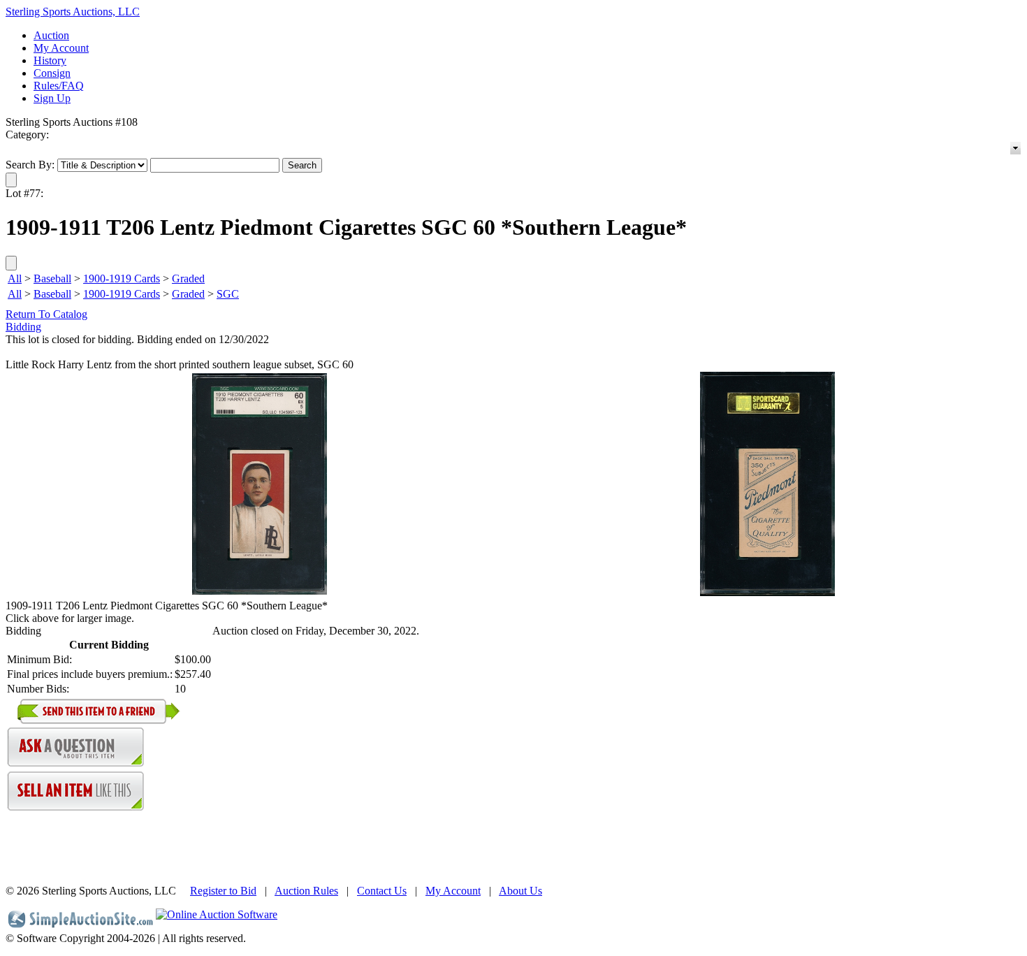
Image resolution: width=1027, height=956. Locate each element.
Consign (52, 73)
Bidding (23, 327)
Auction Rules (306, 891)
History (50, 60)
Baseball (52, 278)
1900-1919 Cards (121, 278)
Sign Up (52, 98)
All (15, 278)
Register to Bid (223, 891)
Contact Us (382, 891)
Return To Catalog (46, 314)
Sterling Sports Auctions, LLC (73, 11)
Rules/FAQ (59, 86)
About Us (520, 891)
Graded (188, 278)
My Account (61, 48)
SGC (228, 294)
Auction (51, 35)
